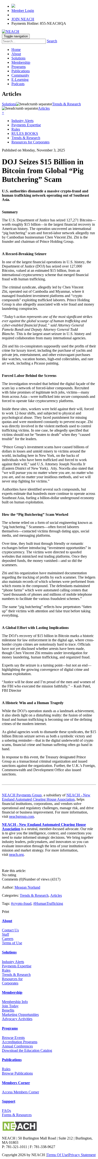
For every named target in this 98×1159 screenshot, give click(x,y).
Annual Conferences (17, 1046)
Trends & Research (25, 138)
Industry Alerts (22, 121)
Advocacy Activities (17, 1019)
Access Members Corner (20, 1092)
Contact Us (10, 930)
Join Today (10, 1006)
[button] (3, 113)
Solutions (18, 58)
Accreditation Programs (19, 1042)
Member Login (22, 11)
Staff (5, 934)
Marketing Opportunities (20, 1015)
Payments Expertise (26, 125)
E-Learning (20, 80)
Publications (20, 71)
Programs (18, 67)
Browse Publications (17, 1073)
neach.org (16, 854)
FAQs (6, 1111)
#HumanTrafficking (48, 903)
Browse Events (13, 1038)
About (16, 54)
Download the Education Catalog (27, 1050)
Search (52, 41)
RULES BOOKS (24, 133)
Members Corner (16, 1083)
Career (7, 939)
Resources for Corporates (30, 142)
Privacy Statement (82, 1155)
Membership (20, 62)
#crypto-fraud (21, 903)
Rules (15, 129)
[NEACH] (10, 31)
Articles (56, 895)
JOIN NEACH (22, 19)
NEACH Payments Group (22, 795)
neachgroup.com (21, 816)
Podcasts (17, 84)
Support (8, 1101)
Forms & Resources (17, 1115)
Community (20, 75)
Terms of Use (12, 943)
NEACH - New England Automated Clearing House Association (46, 797)
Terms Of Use (57, 1155)
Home (16, 50)
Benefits (8, 1010)
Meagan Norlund (27, 887)
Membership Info (15, 1002)
